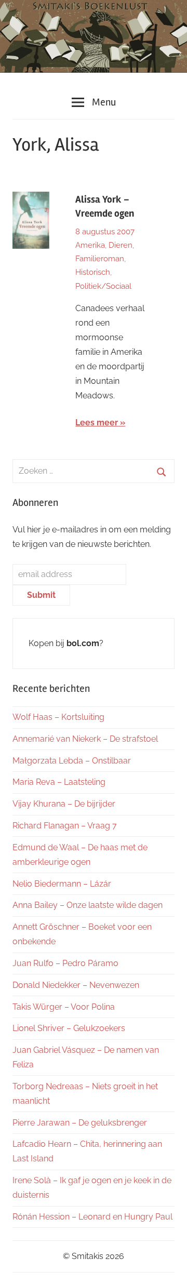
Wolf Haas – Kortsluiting (58, 717)
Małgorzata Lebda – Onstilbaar (71, 761)
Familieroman (99, 258)
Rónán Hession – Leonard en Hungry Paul (92, 1217)
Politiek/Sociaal (103, 286)
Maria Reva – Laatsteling (58, 782)
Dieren (120, 245)
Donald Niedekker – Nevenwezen (75, 985)
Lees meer (96, 422)
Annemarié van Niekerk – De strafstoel (85, 739)
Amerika (90, 245)
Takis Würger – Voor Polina (63, 1007)
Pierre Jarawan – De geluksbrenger (79, 1123)
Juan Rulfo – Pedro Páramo (65, 963)
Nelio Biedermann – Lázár (61, 884)
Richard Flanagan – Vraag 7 (64, 826)
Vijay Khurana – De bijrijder (63, 804)
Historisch (92, 272)
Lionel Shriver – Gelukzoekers (68, 1028)
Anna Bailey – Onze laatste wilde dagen (87, 905)
